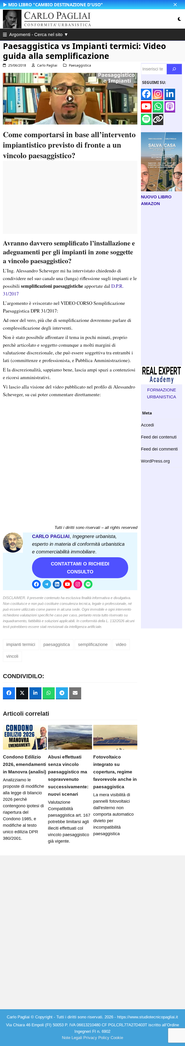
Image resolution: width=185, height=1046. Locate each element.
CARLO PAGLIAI (51, 536)
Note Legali (72, 1037)
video (121, 644)
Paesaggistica (80, 65)
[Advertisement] (70, 200)
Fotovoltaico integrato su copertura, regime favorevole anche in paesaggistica (115, 771)
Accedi (147, 425)
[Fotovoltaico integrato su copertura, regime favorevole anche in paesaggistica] (115, 736)
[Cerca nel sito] (174, 69)
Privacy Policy (96, 1037)
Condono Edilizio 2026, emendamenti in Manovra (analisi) (24, 764)
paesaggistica (56, 644)
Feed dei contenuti (159, 437)
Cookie (117, 1037)
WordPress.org (155, 461)
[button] (175, 4)
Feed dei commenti (159, 449)
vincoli (12, 656)
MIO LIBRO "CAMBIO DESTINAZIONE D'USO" (55, 4)
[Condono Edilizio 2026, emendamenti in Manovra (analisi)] (25, 736)
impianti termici (20, 644)
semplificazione (93, 644)
